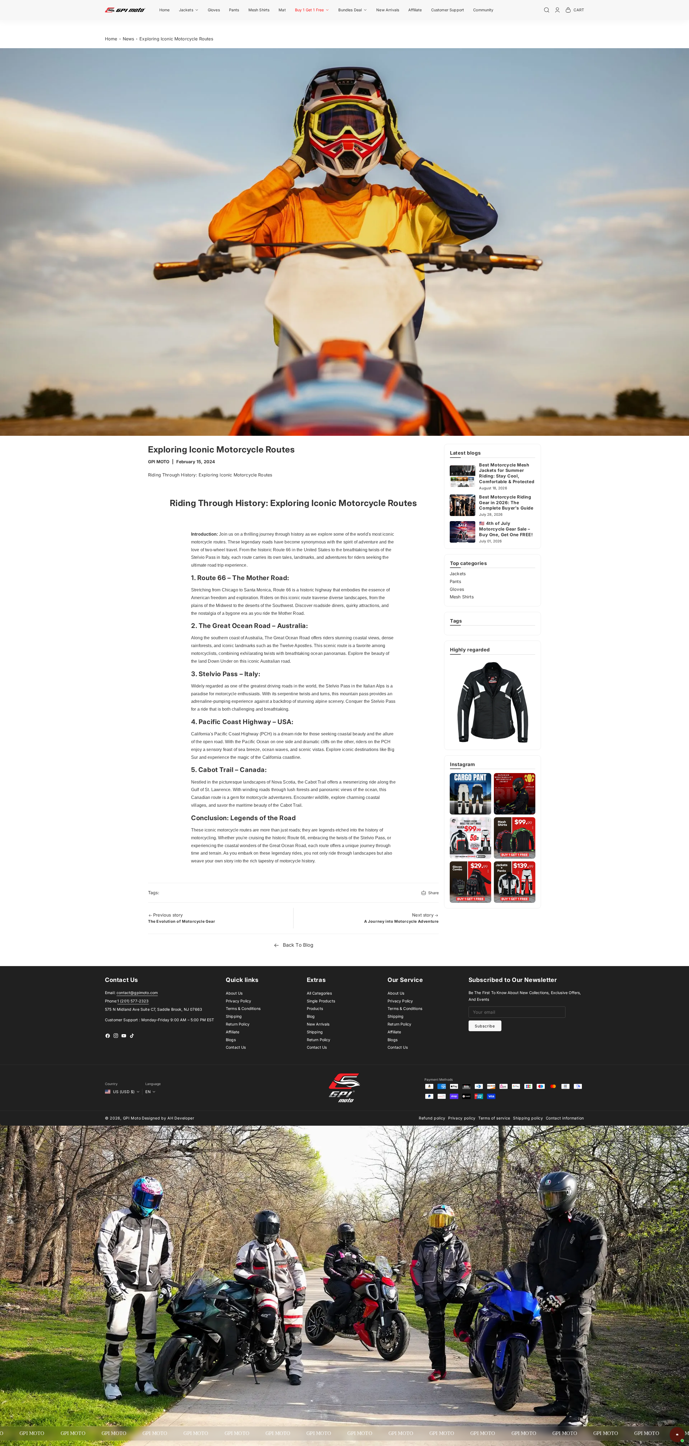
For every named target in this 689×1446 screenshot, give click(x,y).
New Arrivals (318, 1024)
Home (111, 38)
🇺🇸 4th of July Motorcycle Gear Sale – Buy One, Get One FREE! (506, 529)
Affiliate (232, 1032)
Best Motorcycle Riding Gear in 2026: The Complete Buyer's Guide (506, 502)
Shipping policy (528, 1118)
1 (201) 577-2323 (133, 1001)
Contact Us (236, 1047)
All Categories (319, 993)
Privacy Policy (238, 1001)
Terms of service (494, 1118)
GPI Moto (132, 1118)
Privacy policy (462, 1118)
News (128, 38)
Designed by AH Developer (168, 1118)
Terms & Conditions (243, 1008)
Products (315, 1008)
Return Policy (237, 1024)
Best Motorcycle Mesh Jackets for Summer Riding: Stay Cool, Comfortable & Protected (506, 473)
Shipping (234, 1016)
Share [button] (433, 892)
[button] (189, 9)
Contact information (565, 1118)
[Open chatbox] (677, 1434)
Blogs (231, 1039)
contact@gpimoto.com (137, 992)
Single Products (321, 1001)
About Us (234, 993)
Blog (311, 1016)
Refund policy (432, 1118)
